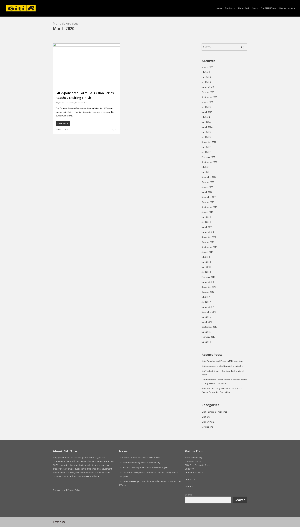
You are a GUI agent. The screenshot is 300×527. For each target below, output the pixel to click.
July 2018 (206, 257)
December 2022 (209, 142)
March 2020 (207, 192)
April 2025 (206, 107)
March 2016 (207, 321)
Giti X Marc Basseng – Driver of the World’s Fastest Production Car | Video (222, 390)
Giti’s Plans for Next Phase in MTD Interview (222, 361)
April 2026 (206, 82)
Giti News (70, 102)
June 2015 (206, 331)
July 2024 (206, 117)
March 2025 (207, 112)
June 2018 (206, 262)
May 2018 (206, 267)
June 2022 (206, 147)
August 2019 (207, 212)
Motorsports (81, 102)
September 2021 (209, 162)
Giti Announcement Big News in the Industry (222, 365)
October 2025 (208, 92)
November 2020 (209, 177)
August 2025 (207, 102)
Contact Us (190, 479)
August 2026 (207, 67)
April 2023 (206, 137)
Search (188, 494)
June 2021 (206, 172)
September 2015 (209, 326)
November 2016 (209, 311)
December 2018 (209, 237)
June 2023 (206, 132)
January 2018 (208, 282)
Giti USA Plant (208, 421)
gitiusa (61, 102)
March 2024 (207, 127)
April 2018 (206, 272)
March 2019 (207, 227)
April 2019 (206, 222)
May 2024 (206, 122)
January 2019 (208, 232)
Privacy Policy (74, 490)
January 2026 (208, 87)
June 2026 (206, 77)
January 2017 (208, 306)
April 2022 (206, 152)
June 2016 (206, 316)
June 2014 (206, 341)
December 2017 (209, 287)
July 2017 (206, 297)
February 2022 (208, 157)
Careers (189, 486)
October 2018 (208, 242)
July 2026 (206, 72)
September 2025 (209, 97)
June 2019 (206, 217)
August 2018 (207, 252)
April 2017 (206, 301)
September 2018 (209, 247)
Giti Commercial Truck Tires (214, 411)
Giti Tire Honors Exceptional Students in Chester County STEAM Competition (224, 381)
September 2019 (209, 207)
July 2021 (206, 167)
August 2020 (207, 187)
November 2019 (209, 197)
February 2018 (208, 277)
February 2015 (208, 336)
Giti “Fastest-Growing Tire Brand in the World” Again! (223, 372)
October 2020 (208, 182)
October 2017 (208, 292)
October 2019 (208, 202)
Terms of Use (59, 490)
